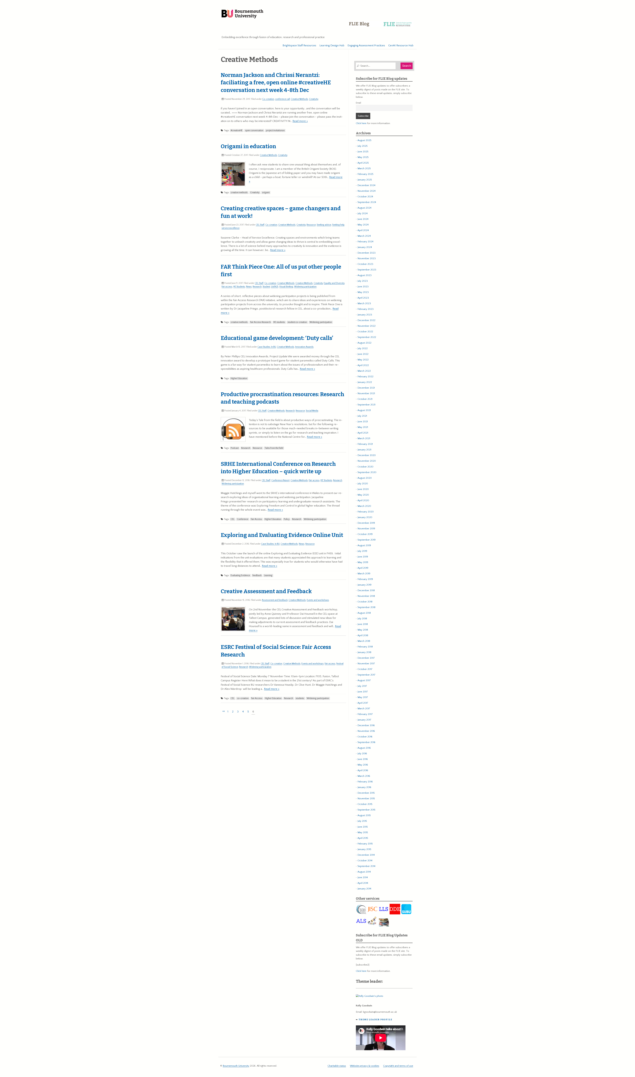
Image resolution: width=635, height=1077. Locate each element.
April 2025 (363, 162)
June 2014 (363, 877)
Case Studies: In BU (266, 347)
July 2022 (363, 348)
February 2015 (365, 843)
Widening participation (305, 287)
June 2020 (363, 489)
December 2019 (366, 523)
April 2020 (363, 500)
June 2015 (363, 826)
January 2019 (364, 584)
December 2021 (366, 387)
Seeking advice (324, 225)
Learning (268, 575)
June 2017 (363, 691)
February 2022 (365, 376)
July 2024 (363, 213)
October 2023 (365, 264)
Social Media (312, 411)
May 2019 (363, 562)
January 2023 (365, 314)
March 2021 (364, 438)
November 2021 (366, 393)
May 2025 (363, 157)
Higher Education (239, 378)
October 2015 (365, 804)
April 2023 (363, 297)
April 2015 (363, 838)
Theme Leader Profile (375, 1019)
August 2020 (365, 478)
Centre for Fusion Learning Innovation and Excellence (380, 26)
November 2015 (366, 798)
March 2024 (364, 236)
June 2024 (363, 219)
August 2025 (364, 140)
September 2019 (367, 539)
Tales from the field (274, 448)
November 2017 (366, 663)
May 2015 (363, 832)
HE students (279, 322)
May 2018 (363, 629)
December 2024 (366, 185)
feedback (257, 575)
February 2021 (365, 444)
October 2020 (365, 466)
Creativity (313, 99)
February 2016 (365, 781)
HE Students (239, 287)
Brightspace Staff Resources (299, 45)
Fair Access (256, 519)
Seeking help (338, 225)
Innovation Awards (304, 347)
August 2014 (364, 871)
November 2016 (366, 731)
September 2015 (366, 809)
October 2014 (365, 860)
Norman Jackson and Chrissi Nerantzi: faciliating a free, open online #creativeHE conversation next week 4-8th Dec (276, 83)
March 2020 (364, 506)
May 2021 (363, 427)
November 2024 (367, 191)
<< (223, 711)
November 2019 (366, 528)
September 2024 (367, 202)
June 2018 (363, 624)
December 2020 (367, 455)
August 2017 (364, 680)
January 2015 (364, 849)
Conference (242, 519)
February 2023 (366, 309)
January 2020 (365, 517)
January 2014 (364, 888)
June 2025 (363, 151)
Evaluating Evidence (240, 575)
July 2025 (363, 146)
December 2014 (366, 855)
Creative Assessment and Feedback (266, 591)
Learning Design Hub (331, 45)
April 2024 (363, 230)
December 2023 (367, 252)
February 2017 (365, 714)
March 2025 (364, 168)
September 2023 (367, 269)
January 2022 (365, 382)
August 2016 (364, 748)
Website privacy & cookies (364, 1065)
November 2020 (367, 461)
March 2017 (364, 708)
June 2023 (363, 286)
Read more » (300, 121)
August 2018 (364, 613)
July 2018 (362, 618)
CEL (232, 519)
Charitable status (337, 1065)
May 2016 (363, 764)
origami (266, 192)
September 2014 (366, 866)
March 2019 (364, 573)
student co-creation (297, 322)
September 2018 (366, 607)
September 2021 (366, 404)
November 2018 (366, 596)
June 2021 (363, 421)
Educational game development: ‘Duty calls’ (277, 338)
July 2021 (362, 416)
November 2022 (367, 326)
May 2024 (363, 224)
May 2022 (363, 359)
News (249, 287)
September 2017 (366, 674)
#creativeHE (236, 130)
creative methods (239, 192)
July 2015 (362, 821)
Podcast (235, 448)
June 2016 (363, 759)
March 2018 (364, 641)
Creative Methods (299, 99)
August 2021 (364, 410)
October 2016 (365, 736)
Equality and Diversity (334, 283)
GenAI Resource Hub (400, 45)
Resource (311, 225)
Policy (287, 519)
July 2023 (363, 281)
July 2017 (362, 686)
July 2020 (363, 483)
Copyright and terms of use (398, 1065)
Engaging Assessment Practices (366, 45)
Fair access (227, 287)
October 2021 (365, 399)
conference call (282, 99)
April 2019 (363, 568)
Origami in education (248, 146)
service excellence (230, 228)
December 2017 (366, 658)
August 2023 (365, 275)
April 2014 (363, 883)
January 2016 (364, 787)
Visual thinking (286, 287)
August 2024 (364, 207)
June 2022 (363, 354)
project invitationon (275, 130)
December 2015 (366, 792)
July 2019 (362, 551)
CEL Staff (260, 225)
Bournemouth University (242, 14)
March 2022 (364, 371)
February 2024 (365, 241)
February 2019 (365, 579)
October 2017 (365, 669)
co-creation (243, 698)
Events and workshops (318, 600)
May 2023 (363, 292)
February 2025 (365, 174)
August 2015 (364, 815)
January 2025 (365, 179)
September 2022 (367, 337)
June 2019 (363, 556)
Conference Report (280, 480)
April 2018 (363, 635)
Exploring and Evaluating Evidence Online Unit (282, 535)
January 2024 (365, 247)
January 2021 (364, 449)
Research (257, 287)
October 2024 (365, 196)
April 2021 (363, 432)
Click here (361, 123)
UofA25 (274, 287)
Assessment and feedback (275, 600)
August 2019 (364, 545)
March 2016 (364, 776)
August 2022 (364, 342)
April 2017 (363, 703)
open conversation (254, 130)
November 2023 (367, 258)
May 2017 (363, 697)
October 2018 (365, 601)
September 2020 (367, 472)
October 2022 (365, 331)
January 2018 (364, 652)
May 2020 (363, 494)
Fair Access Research (260, 322)
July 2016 (362, 753)
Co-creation (268, 99)
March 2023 (364, 303)
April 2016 (363, 770)
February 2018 (365, 646)
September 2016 (366, 742)
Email (358, 103)
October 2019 (365, 534)
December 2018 (366, 590)
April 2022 (363, 365)
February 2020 (366, 511)
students (300, 698)
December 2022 (366, 320)
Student (266, 287)
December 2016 (366, 725)
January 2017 (364, 719)
